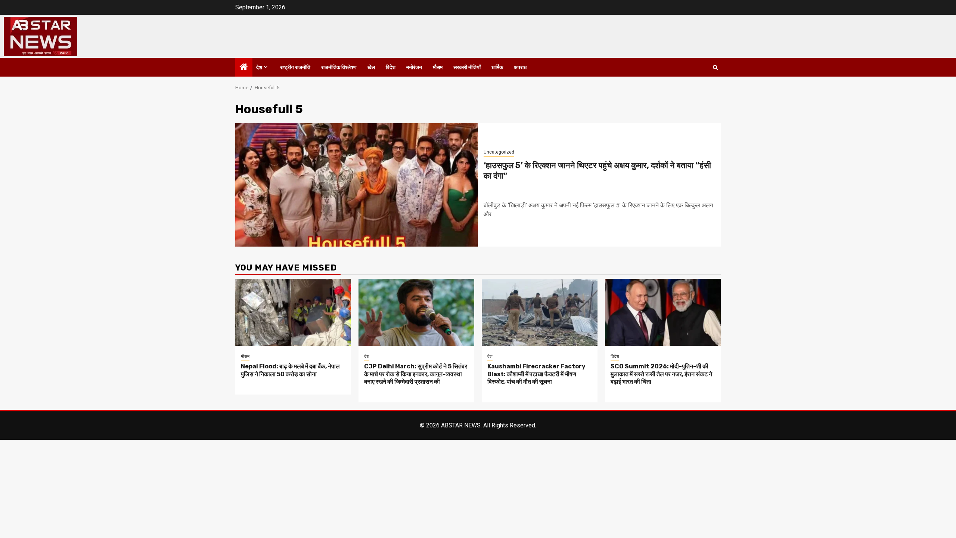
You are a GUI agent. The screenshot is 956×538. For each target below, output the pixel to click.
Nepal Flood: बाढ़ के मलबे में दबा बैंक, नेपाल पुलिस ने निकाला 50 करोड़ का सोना (290, 370)
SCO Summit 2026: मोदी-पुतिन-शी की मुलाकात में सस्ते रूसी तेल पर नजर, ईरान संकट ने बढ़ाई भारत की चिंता (661, 374)
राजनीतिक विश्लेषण (339, 67)
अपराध (520, 67)
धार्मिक (497, 67)
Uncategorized (499, 152)
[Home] (244, 67)
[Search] (715, 67)
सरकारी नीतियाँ (467, 67)
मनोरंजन (414, 67)
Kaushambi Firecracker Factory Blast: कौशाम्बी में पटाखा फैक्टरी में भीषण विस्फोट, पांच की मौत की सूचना (536, 374)
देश (259, 67)
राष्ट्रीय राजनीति (295, 67)
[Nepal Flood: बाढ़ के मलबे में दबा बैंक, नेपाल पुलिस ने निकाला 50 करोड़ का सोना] (293, 312)
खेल (371, 67)
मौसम (438, 67)
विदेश (390, 67)
